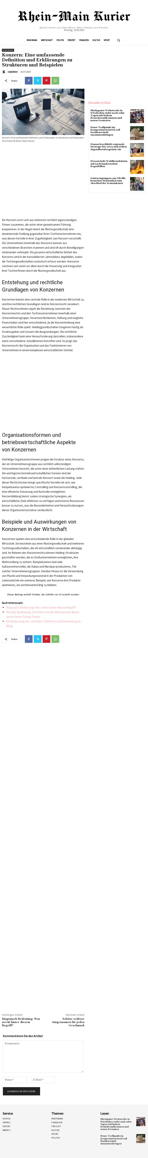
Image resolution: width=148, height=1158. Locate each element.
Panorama (8, 50)
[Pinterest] (46, 80)
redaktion (13, 71)
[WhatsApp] (55, 80)
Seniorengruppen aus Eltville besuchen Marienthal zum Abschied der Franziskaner (108, 181)
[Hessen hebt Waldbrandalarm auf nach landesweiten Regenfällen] (137, 167)
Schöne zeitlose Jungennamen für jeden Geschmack (68, 1022)
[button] (118, 40)
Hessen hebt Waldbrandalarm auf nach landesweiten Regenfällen (108, 164)
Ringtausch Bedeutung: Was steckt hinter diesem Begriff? (41, 607)
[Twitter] (37, 80)
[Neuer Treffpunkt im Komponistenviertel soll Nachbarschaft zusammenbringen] (137, 133)
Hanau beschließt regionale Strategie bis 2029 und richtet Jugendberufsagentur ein (108, 147)
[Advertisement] (43, 182)
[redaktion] (4, 72)
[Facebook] (29, 80)
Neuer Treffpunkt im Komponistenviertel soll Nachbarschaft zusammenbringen (105, 131)
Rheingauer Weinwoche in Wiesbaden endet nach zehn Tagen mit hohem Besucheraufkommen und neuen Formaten (107, 115)
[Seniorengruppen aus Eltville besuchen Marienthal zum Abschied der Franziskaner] (137, 184)
